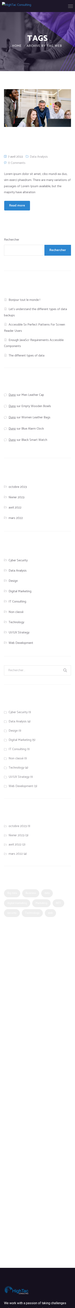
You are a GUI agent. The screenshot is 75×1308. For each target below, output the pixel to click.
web (50, 913)
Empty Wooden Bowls (36, 406)
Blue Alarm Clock (32, 428)
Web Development (21, 643)
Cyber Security (18, 560)
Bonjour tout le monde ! (24, 300)
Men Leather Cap (32, 395)
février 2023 (16, 497)
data (47, 893)
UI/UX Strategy (19, 632)
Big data (12, 893)
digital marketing (17, 903)
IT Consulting (17, 601)
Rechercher (11, 239)
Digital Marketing (20, 591)
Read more (17, 205)
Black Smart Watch (34, 440)
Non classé (16, 612)
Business (30, 893)
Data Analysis (39, 156)
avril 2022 (15, 507)
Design (13, 581)
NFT (58, 903)
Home (17, 46)
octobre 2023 (18, 487)
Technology (16, 622)
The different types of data (26, 355)
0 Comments (16, 163)
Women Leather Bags (35, 417)
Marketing (41, 903)
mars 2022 (16, 518)
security (12, 913)
